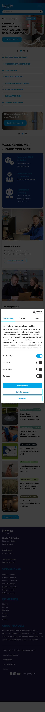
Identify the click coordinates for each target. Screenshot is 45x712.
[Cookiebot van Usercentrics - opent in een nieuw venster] (32, 312)
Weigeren (22, 398)
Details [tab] (22, 318)
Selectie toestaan (22, 392)
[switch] (39, 362)
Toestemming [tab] (8, 318)
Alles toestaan (22, 385)
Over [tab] (37, 318)
